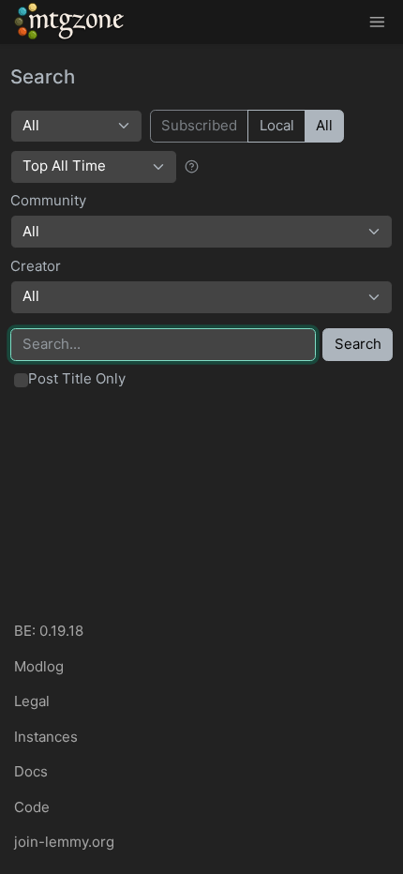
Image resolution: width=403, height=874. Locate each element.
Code (32, 807)
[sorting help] (192, 165)
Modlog (39, 666)
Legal (32, 701)
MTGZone (70, 21)
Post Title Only (77, 378)
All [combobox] (30, 231)
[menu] (377, 22)
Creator (35, 266)
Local (277, 125)
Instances (46, 737)
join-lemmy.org (64, 842)
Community (48, 200)
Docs (31, 771)
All (324, 125)
